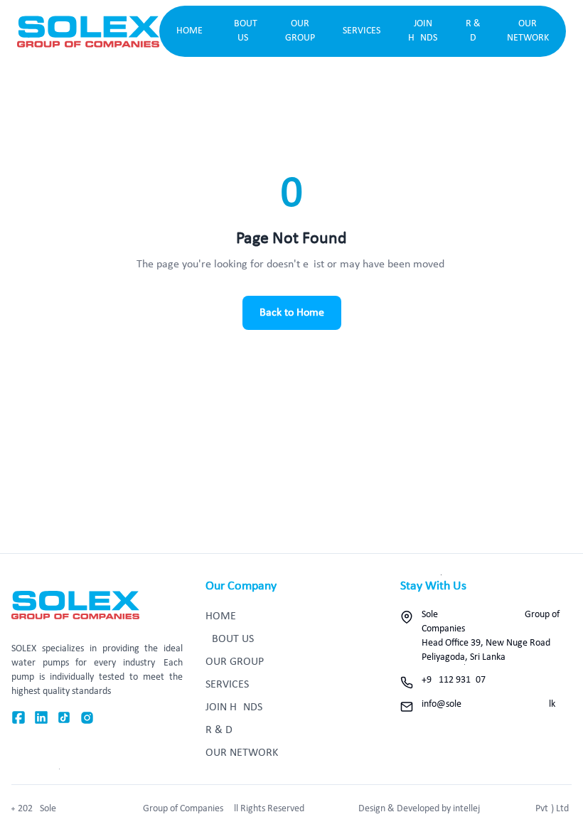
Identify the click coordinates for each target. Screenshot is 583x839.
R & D (473, 30)
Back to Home (292, 313)
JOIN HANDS (422, 30)
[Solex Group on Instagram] (87, 717)
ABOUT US (242, 30)
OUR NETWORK (528, 30)
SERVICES (361, 31)
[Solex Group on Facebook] (18, 717)
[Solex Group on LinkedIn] (41, 717)
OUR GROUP (300, 30)
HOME (189, 31)
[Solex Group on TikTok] (64, 717)
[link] (88, 31)
